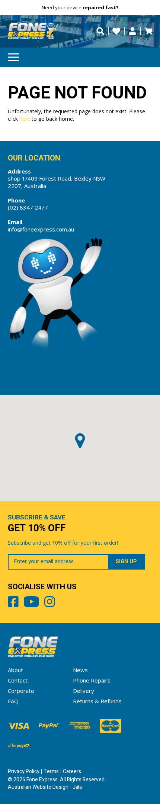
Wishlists (116, 31)
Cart (148, 31)
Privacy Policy (23, 771)
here (24, 118)
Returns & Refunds (97, 701)
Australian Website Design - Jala (45, 787)
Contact (18, 680)
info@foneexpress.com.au (41, 229)
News (80, 670)
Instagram (49, 603)
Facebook (13, 603)
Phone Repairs (92, 680)
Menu (13, 57)
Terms (51, 771)
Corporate (21, 690)
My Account (132, 31)
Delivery (83, 690)
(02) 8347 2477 (28, 207)
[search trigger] (100, 31)
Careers (72, 771)
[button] (80, 440)
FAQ (13, 701)
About (15, 670)
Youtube (31, 603)
